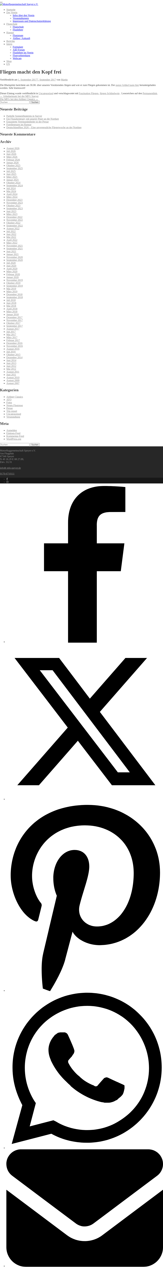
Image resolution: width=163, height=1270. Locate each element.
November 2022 (14, 220)
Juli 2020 (11, 263)
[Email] (84, 1266)
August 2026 (12, 148)
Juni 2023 (11, 211)
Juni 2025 (11, 174)
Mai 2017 (11, 334)
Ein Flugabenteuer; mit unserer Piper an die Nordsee (32, 118)
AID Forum (19, 49)
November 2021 (14, 245)
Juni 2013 (11, 363)
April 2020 (11, 268)
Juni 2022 (11, 234)
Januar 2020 (12, 277)
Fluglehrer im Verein (23, 52)
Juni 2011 (11, 374)
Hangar (10, 32)
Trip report (11, 411)
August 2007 (12, 383)
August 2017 (12, 328)
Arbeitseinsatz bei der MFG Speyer (19, 96)
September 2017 (14, 326)
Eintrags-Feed (13, 433)
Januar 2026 (12, 162)
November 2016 (14, 346)
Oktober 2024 (13, 182)
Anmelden (11, 430)
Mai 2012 (11, 369)
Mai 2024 (11, 191)
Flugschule (11, 24)
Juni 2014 (11, 360)
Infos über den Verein (23, 15)
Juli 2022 (11, 231)
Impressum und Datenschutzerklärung (32, 21)
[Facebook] (84, 641)
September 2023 (14, 208)
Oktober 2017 (13, 323)
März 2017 (11, 337)
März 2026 (11, 157)
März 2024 (11, 197)
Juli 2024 (11, 188)
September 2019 (14, 285)
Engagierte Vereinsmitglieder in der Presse (27, 121)
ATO (8, 399)
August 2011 (12, 371)
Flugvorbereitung (21, 55)
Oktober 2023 (13, 205)
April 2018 (11, 308)
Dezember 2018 (14, 294)
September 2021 (14, 248)
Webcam (17, 58)
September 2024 (14, 185)
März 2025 (11, 177)
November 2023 (14, 202)
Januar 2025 (12, 179)
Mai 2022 (11, 237)
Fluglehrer (18, 29)
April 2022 (11, 240)
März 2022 (11, 242)
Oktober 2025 (13, 165)
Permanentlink (150, 93)
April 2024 (11, 194)
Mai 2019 (11, 288)
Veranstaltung (13, 416)
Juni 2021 (11, 251)
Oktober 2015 (13, 354)
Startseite (10, 9)
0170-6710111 (7, 473)
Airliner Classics (14, 396)
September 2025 (14, 168)
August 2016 (12, 349)
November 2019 (14, 280)
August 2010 (12, 377)
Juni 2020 (11, 265)
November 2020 (14, 257)
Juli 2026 (11, 151)
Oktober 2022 (13, 222)
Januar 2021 (12, 254)
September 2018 (14, 297)
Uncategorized (46, 93)
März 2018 (11, 311)
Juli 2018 (11, 300)
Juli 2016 (11, 351)
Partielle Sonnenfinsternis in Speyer (24, 116)
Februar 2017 (13, 340)
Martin (64, 79)
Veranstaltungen (21, 18)
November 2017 (14, 320)
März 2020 (11, 271)
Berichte (10, 41)
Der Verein (11, 12)
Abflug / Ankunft (21, 38)
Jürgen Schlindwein (110, 93)
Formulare (18, 47)
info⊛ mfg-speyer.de (10, 468)
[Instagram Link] (7, 482)
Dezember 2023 (14, 200)
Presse (9, 408)
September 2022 (14, 225)
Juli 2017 (11, 331)
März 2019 (11, 291)
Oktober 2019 (13, 283)
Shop (9, 61)
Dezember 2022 (14, 217)
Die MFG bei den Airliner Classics (19, 99)
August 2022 (12, 228)
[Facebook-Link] (7, 479)
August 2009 (12, 380)
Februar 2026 (13, 159)
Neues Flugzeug (14, 405)
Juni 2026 (11, 154)
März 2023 (11, 214)
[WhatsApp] (84, 1147)
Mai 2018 (11, 306)
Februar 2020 (13, 274)
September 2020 (14, 260)
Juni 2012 (11, 366)
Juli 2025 (11, 171)
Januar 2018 (12, 314)
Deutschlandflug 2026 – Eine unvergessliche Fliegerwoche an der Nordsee (44, 127)
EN (8, 64)
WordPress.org (13, 439)
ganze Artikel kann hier (127, 85)
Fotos (9, 402)
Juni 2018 (11, 303)
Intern (9, 44)
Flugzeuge (18, 35)
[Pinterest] (84, 990)
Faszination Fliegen (88, 93)
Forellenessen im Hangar (18, 124)
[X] (84, 799)
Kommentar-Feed (15, 436)
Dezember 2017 (14, 317)
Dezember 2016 (14, 343)
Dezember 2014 (14, 357)
